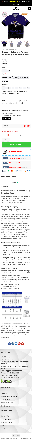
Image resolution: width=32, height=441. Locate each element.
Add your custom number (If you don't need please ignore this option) (14, 102)
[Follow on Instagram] (12, 343)
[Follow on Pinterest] (19, 343)
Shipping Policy (6, 419)
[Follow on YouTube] (22, 343)
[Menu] (2, 9)
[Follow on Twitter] (16, 343)
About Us (4, 393)
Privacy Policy (5, 400)
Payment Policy (6, 422)
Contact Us (5, 416)
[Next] (27, 26)
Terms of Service (7, 403)
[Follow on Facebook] (9, 343)
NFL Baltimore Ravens (9, 50)
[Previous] (3, 26)
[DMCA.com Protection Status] (6, 381)
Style (4, 74)
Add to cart (16, 145)
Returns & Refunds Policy (9, 396)
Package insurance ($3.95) (12, 116)
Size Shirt (5, 84)
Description (4, 186)
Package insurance (8, 110)
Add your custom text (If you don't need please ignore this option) (15, 92)
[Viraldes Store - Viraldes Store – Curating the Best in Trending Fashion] (16, 8)
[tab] (16, 186)
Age (3, 67)
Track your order (7, 406)
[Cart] (29, 8)
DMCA (3, 426)
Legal (3, 429)
